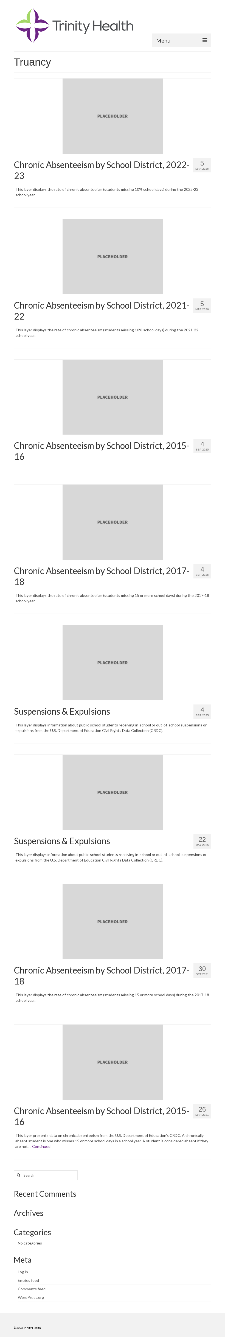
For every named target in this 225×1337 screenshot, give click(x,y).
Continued (41, 1146)
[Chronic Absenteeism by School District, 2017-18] (113, 521)
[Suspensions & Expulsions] (113, 662)
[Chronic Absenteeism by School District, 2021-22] (113, 256)
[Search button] (18, 1175)
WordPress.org (31, 1297)
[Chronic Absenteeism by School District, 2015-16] (113, 396)
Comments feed (32, 1288)
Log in (23, 1271)
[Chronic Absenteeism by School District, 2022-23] (113, 115)
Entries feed (28, 1280)
